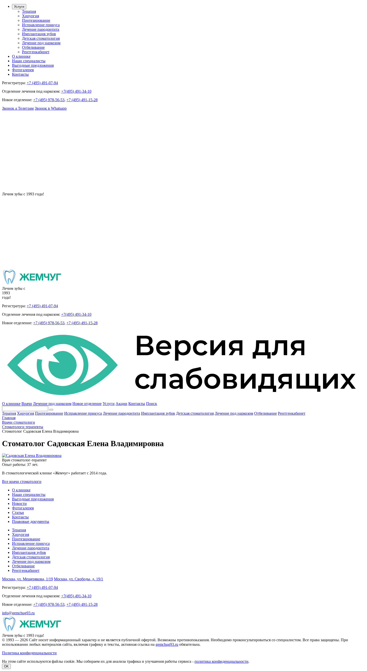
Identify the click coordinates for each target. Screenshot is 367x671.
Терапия (29, 11)
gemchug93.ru (167, 644)
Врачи (26, 403)
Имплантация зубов (39, 34)
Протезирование (36, 20)
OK (6, 666)
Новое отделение (87, 403)
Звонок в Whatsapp (51, 108)
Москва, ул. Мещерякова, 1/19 (27, 579)
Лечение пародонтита (40, 29)
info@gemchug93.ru (18, 613)
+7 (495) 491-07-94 (42, 83)
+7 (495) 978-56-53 (48, 100)
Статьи (18, 512)
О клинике (21, 56)
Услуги (19, 6)
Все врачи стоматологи (21, 481)
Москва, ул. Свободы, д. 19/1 (78, 579)
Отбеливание (33, 47)
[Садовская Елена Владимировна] (31, 455)
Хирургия (30, 16)
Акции (121, 403)
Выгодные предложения (33, 65)
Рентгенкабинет (35, 52)
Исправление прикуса (41, 25)
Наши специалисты (28, 61)
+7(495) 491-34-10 (76, 91)
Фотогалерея (23, 70)
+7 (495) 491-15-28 (82, 100)
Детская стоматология (41, 38)
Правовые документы (30, 521)
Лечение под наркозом (41, 43)
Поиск (151, 403)
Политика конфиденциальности (29, 653)
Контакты (20, 74)
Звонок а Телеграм (18, 108)
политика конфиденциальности (221, 661)
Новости (19, 503)
